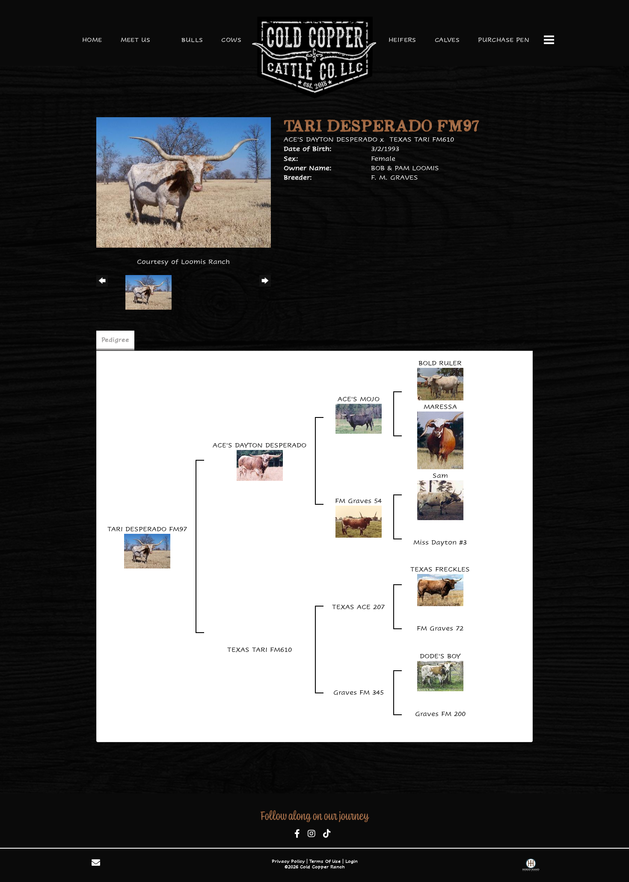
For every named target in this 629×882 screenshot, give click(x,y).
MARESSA (440, 407)
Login (351, 861)
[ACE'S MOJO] (358, 418)
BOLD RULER (440, 363)
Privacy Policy (288, 861)
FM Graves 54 (358, 501)
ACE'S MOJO (359, 399)
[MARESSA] (440, 440)
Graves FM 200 (440, 714)
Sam (440, 475)
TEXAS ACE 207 (358, 607)
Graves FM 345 (358, 692)
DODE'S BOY (440, 656)
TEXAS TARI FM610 (421, 139)
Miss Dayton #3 (440, 542)
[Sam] (440, 500)
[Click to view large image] (183, 182)
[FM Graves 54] (358, 521)
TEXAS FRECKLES (440, 569)
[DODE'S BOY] (440, 675)
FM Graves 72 (440, 628)
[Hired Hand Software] (530, 865)
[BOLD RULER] (440, 383)
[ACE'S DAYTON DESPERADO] (260, 465)
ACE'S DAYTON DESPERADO (330, 139)
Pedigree (115, 339)
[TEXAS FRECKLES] (440, 590)
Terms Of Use (325, 861)
